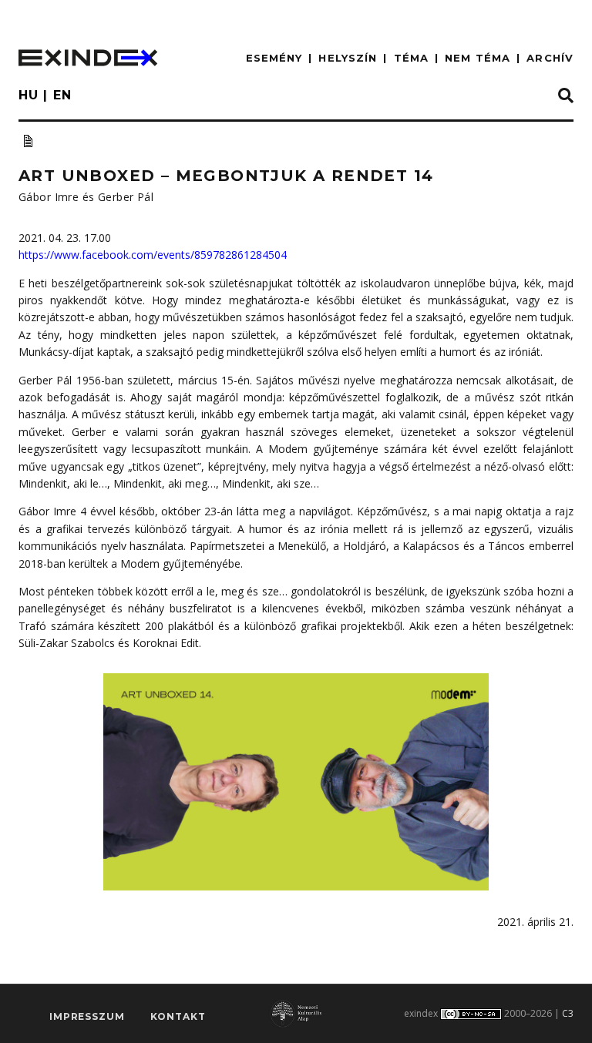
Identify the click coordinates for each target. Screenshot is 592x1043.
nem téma (477, 58)
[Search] (566, 96)
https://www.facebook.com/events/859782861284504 (152, 254)
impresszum (86, 1016)
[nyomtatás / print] (27, 141)
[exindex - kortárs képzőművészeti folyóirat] (87, 57)
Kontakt (178, 1016)
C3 (568, 1013)
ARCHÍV (550, 58)
